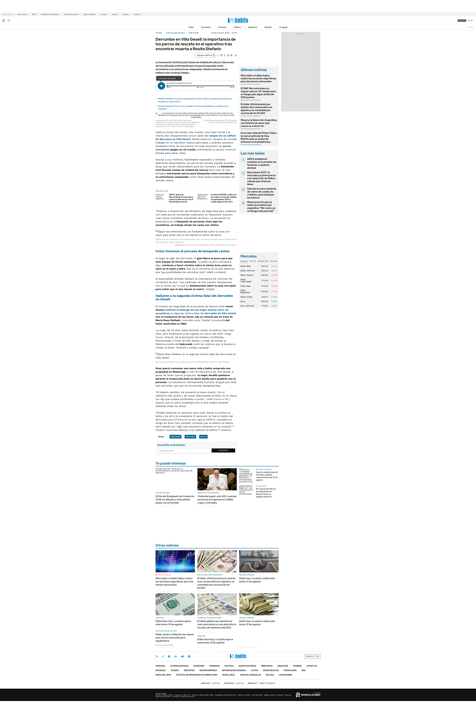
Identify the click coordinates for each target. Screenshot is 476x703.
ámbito (159, 33)
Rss (303, 670)
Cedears (273, 261)
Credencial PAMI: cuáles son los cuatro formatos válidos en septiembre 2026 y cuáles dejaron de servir (224, 198)
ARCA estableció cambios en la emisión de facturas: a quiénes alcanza (261, 163)
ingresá (470, 20)
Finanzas (222, 27)
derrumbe (190, 436)
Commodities (263, 261)
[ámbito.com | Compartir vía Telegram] (231, 55)
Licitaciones (285, 675)
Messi (34, 14)
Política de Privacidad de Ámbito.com (196, 675)
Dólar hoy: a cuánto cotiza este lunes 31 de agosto (257, 580)
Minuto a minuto (164, 575)
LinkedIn (176, 656)
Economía (206, 27)
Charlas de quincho (71, 14)
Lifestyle (312, 666)
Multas (270, 675)
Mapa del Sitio (163, 675)
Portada (160, 666)
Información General (175, 33)
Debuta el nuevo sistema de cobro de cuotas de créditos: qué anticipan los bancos (261, 193)
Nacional (161, 670)
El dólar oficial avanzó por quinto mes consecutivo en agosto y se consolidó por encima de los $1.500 (256, 109)
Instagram (169, 656)
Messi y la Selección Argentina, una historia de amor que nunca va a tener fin (259, 123)
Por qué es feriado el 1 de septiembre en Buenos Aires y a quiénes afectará (266, 493)
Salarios (126, 14)
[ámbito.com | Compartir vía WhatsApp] (218, 55)
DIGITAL (210, 683)
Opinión (268, 27)
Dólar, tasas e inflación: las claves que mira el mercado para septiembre (175, 637)
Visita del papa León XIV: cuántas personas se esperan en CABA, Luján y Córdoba (217, 499)
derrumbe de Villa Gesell (220, 313)
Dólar (191, 27)
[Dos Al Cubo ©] (308, 694)
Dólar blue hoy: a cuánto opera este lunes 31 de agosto (173, 623)
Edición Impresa (208, 670)
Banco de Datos (247, 666)
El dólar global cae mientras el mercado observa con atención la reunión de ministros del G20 (216, 624)
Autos (254, 670)
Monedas (244, 261)
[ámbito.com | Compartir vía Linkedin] (228, 55)
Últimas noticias (179, 666)
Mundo (175, 670)
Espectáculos (271, 670)
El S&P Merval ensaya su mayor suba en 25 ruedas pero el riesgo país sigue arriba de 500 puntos (258, 93)
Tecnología (290, 670)
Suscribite (223, 450)
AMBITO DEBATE (261, 683)
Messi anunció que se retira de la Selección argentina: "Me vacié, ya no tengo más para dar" (261, 206)
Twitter (157, 656)
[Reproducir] (161, 86)
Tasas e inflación (89, 14)
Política (237, 27)
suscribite (462, 20)
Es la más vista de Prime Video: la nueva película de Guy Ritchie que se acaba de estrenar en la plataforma (259, 137)
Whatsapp (189, 656)
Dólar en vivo (22, 14)
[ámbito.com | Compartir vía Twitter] (225, 55)
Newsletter (470, 27)
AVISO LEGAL (228, 675)
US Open (103, 14)
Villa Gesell (193, 33)
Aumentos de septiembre (50, 14)
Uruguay (283, 27)
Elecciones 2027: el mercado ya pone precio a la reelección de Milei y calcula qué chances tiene (261, 178)
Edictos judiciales (250, 675)
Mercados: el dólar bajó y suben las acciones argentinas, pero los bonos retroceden (258, 78)
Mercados (267, 666)
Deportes (189, 670)
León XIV (115, 14)
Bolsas (253, 261)
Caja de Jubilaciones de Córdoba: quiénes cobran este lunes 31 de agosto (267, 476)
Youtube (182, 656)
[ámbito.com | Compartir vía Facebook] (222, 55)
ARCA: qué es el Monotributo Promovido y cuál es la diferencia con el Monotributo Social (181, 198)
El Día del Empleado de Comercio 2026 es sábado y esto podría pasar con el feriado (175, 499)
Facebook (163, 656)
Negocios (252, 27)
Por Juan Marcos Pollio (164, 645)
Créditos (137, 14)
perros (203, 436)
